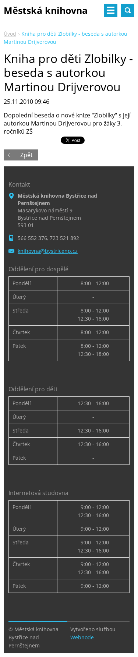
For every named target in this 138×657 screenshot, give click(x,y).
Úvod (10, 33)
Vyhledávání (127, 10)
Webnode (82, 637)
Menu (110, 10)
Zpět (26, 155)
